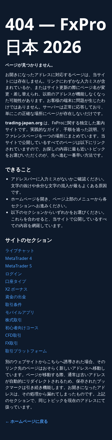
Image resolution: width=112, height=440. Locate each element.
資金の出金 (15, 297)
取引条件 (13, 304)
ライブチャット (19, 250)
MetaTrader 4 (18, 258)
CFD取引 (13, 335)
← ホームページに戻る (26, 421)
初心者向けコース (22, 328)
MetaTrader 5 (18, 266)
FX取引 (11, 343)
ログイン (13, 274)
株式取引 (13, 320)
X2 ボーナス (16, 289)
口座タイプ (15, 281)
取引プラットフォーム (26, 351)
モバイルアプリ (19, 312)
